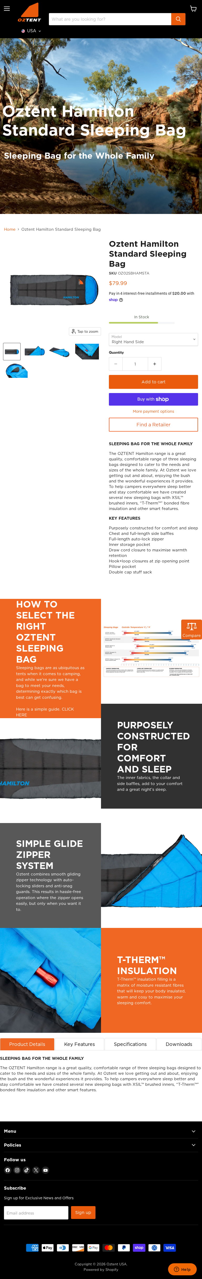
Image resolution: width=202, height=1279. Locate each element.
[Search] (178, 19)
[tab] (27, 1044)
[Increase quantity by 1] (154, 364)
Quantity (116, 352)
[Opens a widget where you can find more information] (182, 1269)
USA (32, 31)
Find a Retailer (153, 424)
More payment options (153, 411)
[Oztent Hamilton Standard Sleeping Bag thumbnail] (11, 351)
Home (10, 229)
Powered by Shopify (101, 1269)
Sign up (83, 1212)
